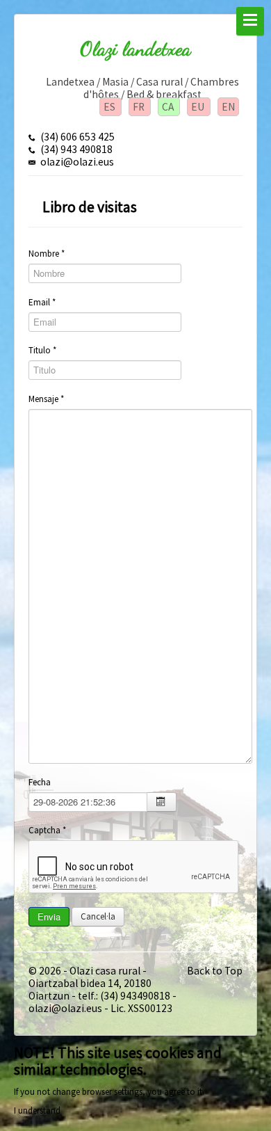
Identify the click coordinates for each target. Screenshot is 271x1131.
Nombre (46, 253)
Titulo (42, 350)
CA (169, 106)
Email (42, 302)
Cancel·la (98, 916)
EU (198, 106)
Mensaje (46, 399)
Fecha (39, 782)
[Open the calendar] (161, 802)
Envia (49, 916)
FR (140, 106)
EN (228, 106)
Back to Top (215, 970)
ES (110, 106)
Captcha (47, 830)
